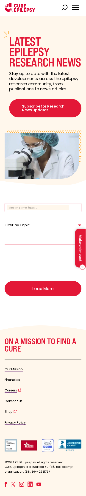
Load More (42, 288)
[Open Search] (65, 8)
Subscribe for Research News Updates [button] (43, 108)
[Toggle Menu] (75, 7)
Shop (8, 411)
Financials (12, 379)
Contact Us (13, 401)
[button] (20, 10)
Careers (11, 390)
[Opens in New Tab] (11, 450)
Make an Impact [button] (80, 248)
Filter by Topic (17, 225)
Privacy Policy (15, 422)
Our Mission (14, 369)
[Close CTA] (81, 267)
